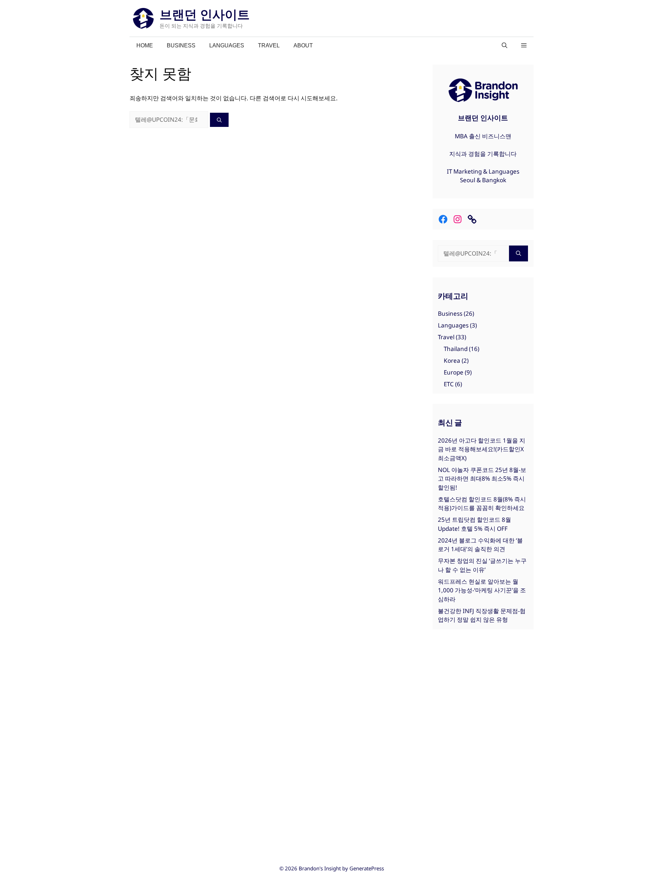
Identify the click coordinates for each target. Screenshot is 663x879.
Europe (453, 372)
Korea (452, 360)
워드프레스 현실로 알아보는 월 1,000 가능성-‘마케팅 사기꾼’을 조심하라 (482, 590)
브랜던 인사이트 (205, 14)
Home (144, 45)
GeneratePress (366, 868)
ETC (449, 384)
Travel (269, 45)
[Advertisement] (483, 743)
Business (181, 45)
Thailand (456, 349)
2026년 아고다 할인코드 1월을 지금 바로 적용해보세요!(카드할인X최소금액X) (481, 449)
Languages (226, 45)
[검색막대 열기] (504, 45)
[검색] (219, 119)
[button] (524, 45)
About (303, 45)
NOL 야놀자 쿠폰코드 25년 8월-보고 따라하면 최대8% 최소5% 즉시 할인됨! (482, 478)
